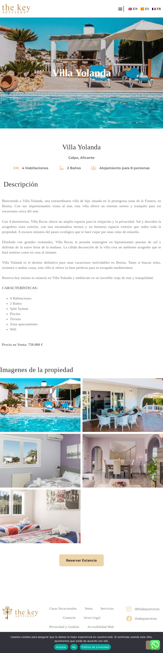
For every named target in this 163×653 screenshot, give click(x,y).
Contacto (69, 618)
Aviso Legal (91, 618)
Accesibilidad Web (100, 627)
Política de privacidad (95, 647)
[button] (120, 9)
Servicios (107, 608)
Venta (89, 608)
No (74, 647)
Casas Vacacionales (63, 608)
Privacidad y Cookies (64, 627)
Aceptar (61, 647)
